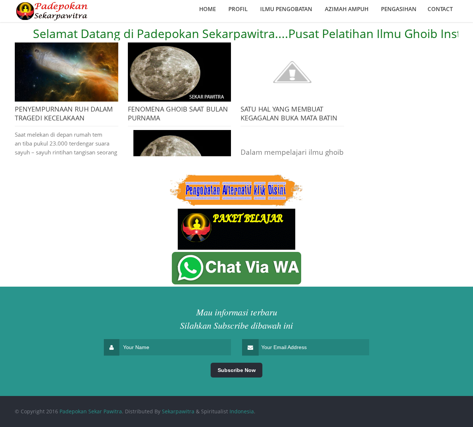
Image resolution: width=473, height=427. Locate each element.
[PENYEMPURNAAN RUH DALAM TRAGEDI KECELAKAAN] (66, 72)
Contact (440, 9)
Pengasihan (398, 9)
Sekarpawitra (178, 411)
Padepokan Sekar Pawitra (90, 411)
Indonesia (241, 411)
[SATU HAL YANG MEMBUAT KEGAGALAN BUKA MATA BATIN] (292, 72)
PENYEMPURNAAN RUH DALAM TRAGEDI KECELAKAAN (64, 113)
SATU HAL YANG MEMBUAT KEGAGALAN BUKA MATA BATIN (289, 113)
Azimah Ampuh (346, 9)
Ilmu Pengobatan (286, 9)
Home (207, 9)
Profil (238, 9)
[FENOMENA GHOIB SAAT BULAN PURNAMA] (179, 72)
